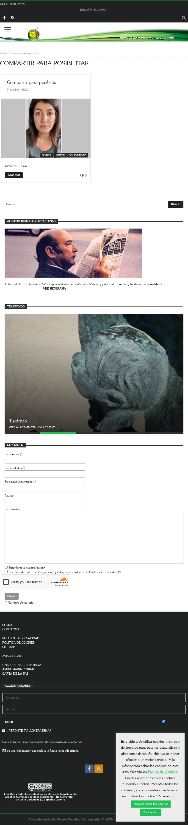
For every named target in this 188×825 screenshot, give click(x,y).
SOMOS (7, 625)
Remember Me (175, 721)
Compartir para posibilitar (32, 82)
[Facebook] (4, 18)
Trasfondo (18, 421)
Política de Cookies (162, 772)
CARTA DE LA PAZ (15, 673)
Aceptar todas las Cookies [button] (151, 804)
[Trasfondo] (94, 373)
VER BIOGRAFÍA (54, 288)
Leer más (14, 175)
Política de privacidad (103, 572)
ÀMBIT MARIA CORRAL (18, 669)
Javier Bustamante (22, 427)
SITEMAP (8, 647)
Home (3, 53)
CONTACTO (10, 629)
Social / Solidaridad (71, 155)
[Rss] (12, 18)
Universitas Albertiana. (65, 750)
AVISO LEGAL (12, 656)
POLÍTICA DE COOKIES (18, 642)
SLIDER (46, 155)
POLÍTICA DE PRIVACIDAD (20, 638)
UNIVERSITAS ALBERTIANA (21, 665)
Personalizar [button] (151, 812)
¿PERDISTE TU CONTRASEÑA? (28, 730)
